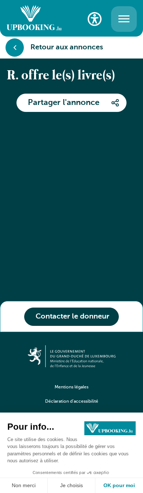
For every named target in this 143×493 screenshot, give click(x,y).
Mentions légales (71, 387)
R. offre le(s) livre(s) (61, 76)
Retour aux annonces (66, 47)
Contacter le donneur (72, 316)
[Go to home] (34, 19)
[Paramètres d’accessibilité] (94, 19)
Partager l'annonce (63, 103)
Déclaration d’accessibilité (71, 401)
